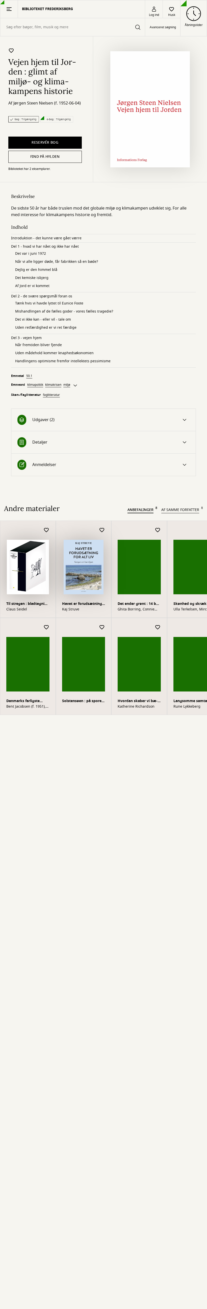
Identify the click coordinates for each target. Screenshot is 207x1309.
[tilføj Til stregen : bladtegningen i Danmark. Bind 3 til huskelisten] (46, 530)
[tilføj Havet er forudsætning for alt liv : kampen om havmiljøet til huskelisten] (102, 530)
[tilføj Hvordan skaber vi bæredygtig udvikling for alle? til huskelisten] (158, 627)
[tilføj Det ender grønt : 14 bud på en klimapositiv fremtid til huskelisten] (158, 530)
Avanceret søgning (163, 27)
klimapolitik (35, 384)
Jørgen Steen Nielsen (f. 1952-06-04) (47, 103)
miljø (66, 384)
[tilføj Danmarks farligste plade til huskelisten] (46, 627)
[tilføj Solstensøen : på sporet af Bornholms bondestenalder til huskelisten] (102, 627)
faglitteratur (51, 395)
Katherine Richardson (136, 707)
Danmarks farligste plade (23, 701)
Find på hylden (45, 156)
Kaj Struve (70, 609)
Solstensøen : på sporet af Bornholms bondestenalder (82, 701)
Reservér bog (45, 142)
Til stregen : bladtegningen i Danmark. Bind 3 (27, 604)
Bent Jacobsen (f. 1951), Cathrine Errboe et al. (26, 707)
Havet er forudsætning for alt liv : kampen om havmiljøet (82, 604)
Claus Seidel (16, 609)
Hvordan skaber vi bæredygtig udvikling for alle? (138, 701)
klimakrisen (53, 384)
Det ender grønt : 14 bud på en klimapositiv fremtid (139, 604)
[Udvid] (75, 385)
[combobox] (72, 27)
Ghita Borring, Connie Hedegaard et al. (136, 609)
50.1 (29, 376)
